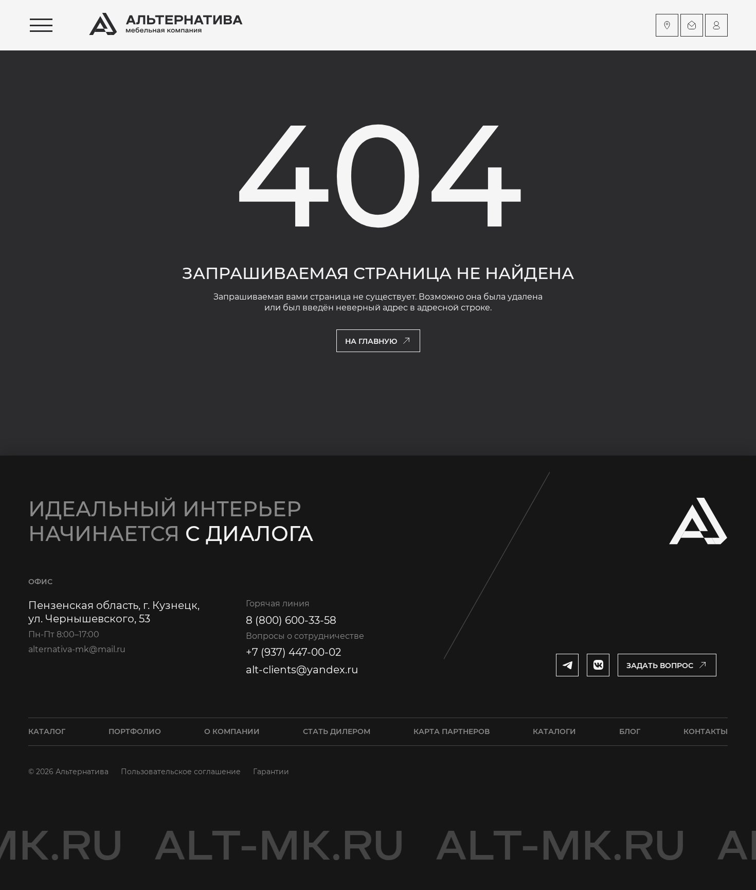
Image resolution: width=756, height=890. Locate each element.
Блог (629, 731)
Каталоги (554, 731)
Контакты (705, 731)
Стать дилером (336, 731)
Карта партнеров (451, 731)
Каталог (46, 731)
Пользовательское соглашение (181, 771)
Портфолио (135, 731)
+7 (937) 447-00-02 (293, 652)
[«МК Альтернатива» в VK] (598, 665)
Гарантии (271, 771)
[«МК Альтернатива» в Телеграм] (567, 665)
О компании (232, 731)
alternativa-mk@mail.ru (76, 649)
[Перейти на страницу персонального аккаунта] (716, 25)
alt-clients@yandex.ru (302, 670)
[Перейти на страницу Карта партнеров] (667, 25)
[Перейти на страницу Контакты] (691, 25)
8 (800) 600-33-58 (291, 620)
